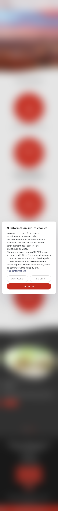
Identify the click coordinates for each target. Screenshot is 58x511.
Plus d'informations (16, 270)
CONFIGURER (17, 278)
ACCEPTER (29, 286)
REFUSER (40, 278)
